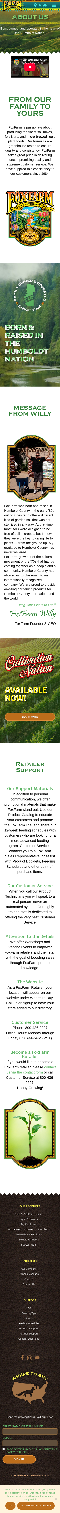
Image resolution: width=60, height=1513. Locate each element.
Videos (29, 1318)
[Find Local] (36, 5)
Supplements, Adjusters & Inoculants (29, 1229)
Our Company (28, 1268)
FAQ (29, 1308)
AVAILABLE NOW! (26, 693)
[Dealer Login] (40, 5)
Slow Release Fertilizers (28, 1234)
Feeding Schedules (29, 1323)
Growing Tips (29, 1313)
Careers (28, 1279)
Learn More (30, 716)
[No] (56, 1499)
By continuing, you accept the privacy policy (30, 1451)
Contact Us (28, 1284)
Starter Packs (28, 1244)
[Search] (45, 5)
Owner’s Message (29, 1273)
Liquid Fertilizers (29, 1219)
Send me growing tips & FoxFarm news (30, 1417)
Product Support (28, 1328)
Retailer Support (29, 1333)
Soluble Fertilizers (29, 1239)
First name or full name (22, 1426)
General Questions (28, 1338)
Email (7, 1438)
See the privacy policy (35, 1505)
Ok (10, 1505)
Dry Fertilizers (28, 1224)
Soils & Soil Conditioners (28, 1214)
